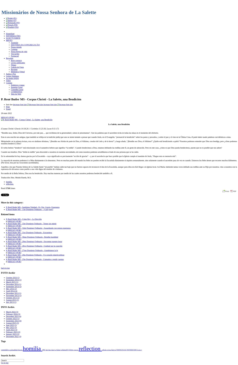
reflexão (104, 350)
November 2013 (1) (13, 295)
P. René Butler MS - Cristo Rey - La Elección (24, 219)
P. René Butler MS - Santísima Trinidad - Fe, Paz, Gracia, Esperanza (33, 207)
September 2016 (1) (13, 280)
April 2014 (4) (11, 291)
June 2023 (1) (11, 325)
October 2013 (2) (12, 298)
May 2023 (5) (11, 328)
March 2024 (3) (12, 312)
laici (47, 350)
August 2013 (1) (12, 300)
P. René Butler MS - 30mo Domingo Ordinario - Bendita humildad (32, 237)
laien (53, 350)
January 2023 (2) (12, 334)
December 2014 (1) (13, 284)
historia (20, 350)
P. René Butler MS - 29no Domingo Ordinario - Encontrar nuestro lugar (34, 241)
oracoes (76, 350)
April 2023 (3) (11, 330)
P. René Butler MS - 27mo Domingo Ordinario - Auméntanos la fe (32, 250)
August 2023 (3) (12, 323)
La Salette (58, 350)
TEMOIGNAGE (121, 350)
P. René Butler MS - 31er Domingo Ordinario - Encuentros (29, 233)
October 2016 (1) (12, 278)
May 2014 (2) (11, 289)
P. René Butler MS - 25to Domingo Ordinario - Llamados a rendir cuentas (35, 259)
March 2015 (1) (12, 282)
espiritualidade (13, 350)
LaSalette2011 (65, 350)
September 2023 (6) (13, 321)
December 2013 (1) (13, 293)
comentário (5, 350)
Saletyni (113, 350)
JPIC (44, 350)
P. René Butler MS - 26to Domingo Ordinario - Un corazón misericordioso (35, 255)
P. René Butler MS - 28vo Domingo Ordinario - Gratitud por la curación (34, 246)
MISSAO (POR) (7, 117)
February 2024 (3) (13, 314)
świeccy (139, 350)
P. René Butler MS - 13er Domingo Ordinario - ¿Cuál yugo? (29, 209)
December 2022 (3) (13, 336)
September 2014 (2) (13, 287)
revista (109, 350)
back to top (5, 268)
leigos (71, 350)
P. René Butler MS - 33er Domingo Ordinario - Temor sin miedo (31, 224)
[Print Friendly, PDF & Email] (229, 192)
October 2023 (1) (12, 319)
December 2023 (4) (13, 316)
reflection (9, 184)
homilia (9, 182)
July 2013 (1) (11, 302)
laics (49, 350)
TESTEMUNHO (132, 350)
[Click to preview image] (26, 120)
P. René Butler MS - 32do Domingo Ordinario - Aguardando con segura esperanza (38, 228)
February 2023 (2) (13, 332)
